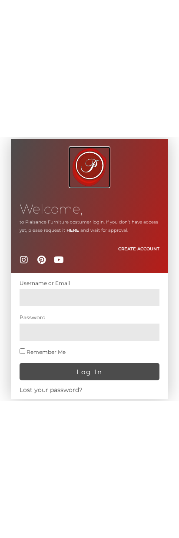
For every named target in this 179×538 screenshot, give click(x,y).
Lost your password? (51, 389)
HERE (72, 230)
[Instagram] (24, 260)
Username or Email (45, 283)
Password (33, 317)
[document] (89, 269)
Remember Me (45, 352)
